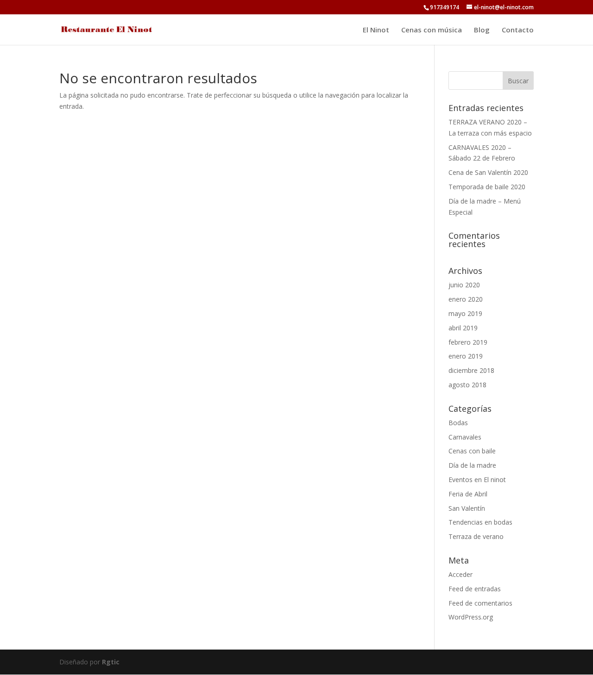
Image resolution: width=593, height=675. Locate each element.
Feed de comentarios (480, 603)
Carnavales (464, 437)
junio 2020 (464, 284)
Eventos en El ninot (477, 479)
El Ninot (376, 30)
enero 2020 (465, 299)
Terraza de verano (476, 536)
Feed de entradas (474, 588)
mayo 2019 (465, 313)
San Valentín (466, 508)
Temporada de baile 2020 (486, 186)
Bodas (458, 422)
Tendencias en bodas (480, 522)
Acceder (460, 574)
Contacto (518, 30)
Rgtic (111, 661)
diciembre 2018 (471, 370)
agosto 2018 (467, 384)
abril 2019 (463, 327)
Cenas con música (431, 30)
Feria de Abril (467, 493)
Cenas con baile (472, 450)
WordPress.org (470, 617)
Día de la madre (472, 465)
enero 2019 (465, 356)
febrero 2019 (467, 342)
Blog (482, 30)
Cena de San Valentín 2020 (488, 172)
